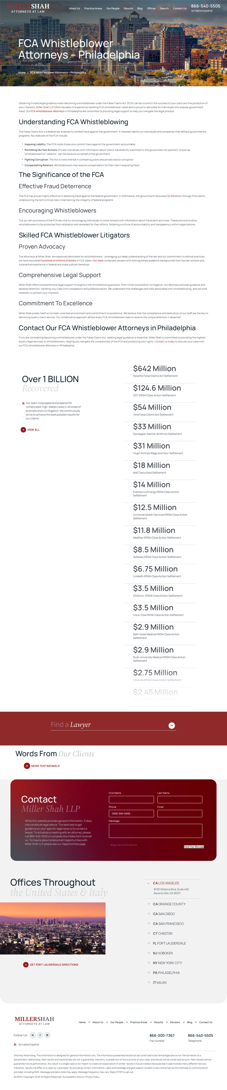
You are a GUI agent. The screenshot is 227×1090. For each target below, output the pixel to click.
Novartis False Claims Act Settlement (160, 373)
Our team (98, 260)
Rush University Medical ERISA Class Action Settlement (160, 656)
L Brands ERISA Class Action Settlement (160, 677)
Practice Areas (93, 8)
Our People (113, 8)
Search (164, 8)
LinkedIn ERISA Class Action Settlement (160, 573)
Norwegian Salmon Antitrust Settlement (160, 431)
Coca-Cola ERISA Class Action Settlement (160, 612)
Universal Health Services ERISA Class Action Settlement (160, 514)
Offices (151, 8)
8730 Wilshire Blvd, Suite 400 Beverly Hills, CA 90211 (171, 891)
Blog (140, 8)
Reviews (175, 1022)
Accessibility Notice (73, 1077)
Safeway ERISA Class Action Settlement (160, 554)
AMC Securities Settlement (160, 470)
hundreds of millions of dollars (58, 260)
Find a (71, 725)
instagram (47, 1035)
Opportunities (70, 844)
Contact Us (180, 8)
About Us (74, 8)
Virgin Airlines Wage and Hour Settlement (160, 450)
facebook (40, 1035)
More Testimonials (45, 766)
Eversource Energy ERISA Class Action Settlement (160, 491)
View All (33, 430)
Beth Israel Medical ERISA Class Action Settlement (160, 633)
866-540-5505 (205, 6)
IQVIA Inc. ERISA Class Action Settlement (160, 593)
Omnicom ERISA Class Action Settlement (160, 697)
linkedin (33, 1035)
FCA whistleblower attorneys (47, 111)
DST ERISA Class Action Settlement (160, 392)
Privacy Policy (92, 1077)
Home (82, 1022)
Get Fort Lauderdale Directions (54, 964)
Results (128, 8)
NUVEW (18, 1077)
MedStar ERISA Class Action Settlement (160, 535)
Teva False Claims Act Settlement (160, 412)
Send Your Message (194, 847)
